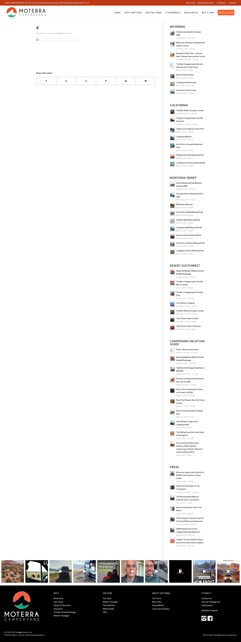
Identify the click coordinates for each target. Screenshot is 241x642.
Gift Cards (190, 3)
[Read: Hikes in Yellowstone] (172, 76)
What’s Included (110, 602)
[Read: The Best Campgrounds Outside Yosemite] (172, 119)
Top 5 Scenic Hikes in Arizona (188, 326)
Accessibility (158, 605)
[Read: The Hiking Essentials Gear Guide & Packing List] (172, 433)
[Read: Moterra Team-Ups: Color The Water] (172, 508)
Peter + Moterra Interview (187, 349)
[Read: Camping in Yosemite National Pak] (172, 164)
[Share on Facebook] (46, 81)
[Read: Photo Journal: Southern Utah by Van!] (172, 412)
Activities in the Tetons (186, 90)
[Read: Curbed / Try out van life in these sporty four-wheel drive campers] (172, 540)
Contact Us (206, 598)
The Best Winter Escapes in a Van (189, 110)
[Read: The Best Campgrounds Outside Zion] (172, 293)
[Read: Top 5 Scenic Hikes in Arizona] (172, 327)
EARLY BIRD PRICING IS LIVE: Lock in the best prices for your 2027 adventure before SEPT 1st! (47, 3)
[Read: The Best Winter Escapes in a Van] (172, 111)
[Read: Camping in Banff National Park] (172, 228)
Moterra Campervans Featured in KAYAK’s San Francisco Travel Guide (190, 475)
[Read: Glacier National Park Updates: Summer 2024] (172, 184)
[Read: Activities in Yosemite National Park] (172, 145)
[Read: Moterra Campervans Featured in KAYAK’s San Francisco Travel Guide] (172, 473)
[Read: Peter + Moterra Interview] (172, 350)
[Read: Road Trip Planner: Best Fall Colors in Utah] (172, 401)
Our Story (156, 598)
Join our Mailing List (210, 602)
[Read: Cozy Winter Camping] (172, 304)
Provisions (221, 3)
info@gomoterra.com (63, 33)
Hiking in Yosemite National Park (190, 155)
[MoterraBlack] (26, 12)
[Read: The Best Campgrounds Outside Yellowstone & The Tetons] (172, 65)
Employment (207, 605)
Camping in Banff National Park (189, 227)
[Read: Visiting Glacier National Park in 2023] (172, 195)
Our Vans (107, 598)
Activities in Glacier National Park (190, 243)
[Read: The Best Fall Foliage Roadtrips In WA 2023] (172, 369)
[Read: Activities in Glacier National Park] (172, 244)
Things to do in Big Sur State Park (190, 129)
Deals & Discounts (206, 3)
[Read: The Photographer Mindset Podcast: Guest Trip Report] (172, 498)
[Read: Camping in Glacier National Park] (172, 252)
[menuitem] (191, 2)
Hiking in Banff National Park (188, 220)
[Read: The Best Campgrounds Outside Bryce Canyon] (172, 282)
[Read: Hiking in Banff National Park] (172, 221)
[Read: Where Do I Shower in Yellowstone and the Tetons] (172, 44)
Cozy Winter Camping (185, 303)
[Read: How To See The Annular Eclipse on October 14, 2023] (172, 390)
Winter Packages (61, 615)
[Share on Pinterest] (106, 81)
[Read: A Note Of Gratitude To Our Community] (172, 487)
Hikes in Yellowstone (185, 75)
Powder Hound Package (65, 612)
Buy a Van (156, 602)
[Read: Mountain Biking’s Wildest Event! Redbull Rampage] (172, 272)
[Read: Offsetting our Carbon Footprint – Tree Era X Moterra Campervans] (172, 519)
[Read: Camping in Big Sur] (172, 137)
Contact (232, 3)
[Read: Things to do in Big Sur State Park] (172, 130)
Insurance (58, 608)
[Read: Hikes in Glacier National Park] (172, 236)
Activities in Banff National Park (189, 212)
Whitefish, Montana (184, 204)
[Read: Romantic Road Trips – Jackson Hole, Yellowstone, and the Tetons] (172, 54)
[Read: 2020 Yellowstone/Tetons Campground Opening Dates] (172, 530)
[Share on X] (66, 81)
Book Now (58, 598)
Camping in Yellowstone (186, 82)
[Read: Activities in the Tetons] (172, 91)
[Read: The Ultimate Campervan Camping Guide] (172, 422)
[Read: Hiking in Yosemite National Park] (172, 156)
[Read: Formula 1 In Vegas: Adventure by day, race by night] (172, 379)
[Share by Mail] (146, 81)
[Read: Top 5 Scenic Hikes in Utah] (172, 319)
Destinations (109, 605)
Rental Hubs (108, 608)
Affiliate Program (209, 610)
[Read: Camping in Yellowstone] (172, 83)
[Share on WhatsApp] (86, 81)
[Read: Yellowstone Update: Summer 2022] (172, 33)
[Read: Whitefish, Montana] (172, 205)
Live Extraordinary (161, 608)
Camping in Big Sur (184, 136)
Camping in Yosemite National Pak (190, 163)
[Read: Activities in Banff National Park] (172, 213)
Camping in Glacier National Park (190, 251)
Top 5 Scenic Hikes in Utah (187, 318)
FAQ (105, 612)
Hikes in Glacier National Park (188, 235)
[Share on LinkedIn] (126, 81)
